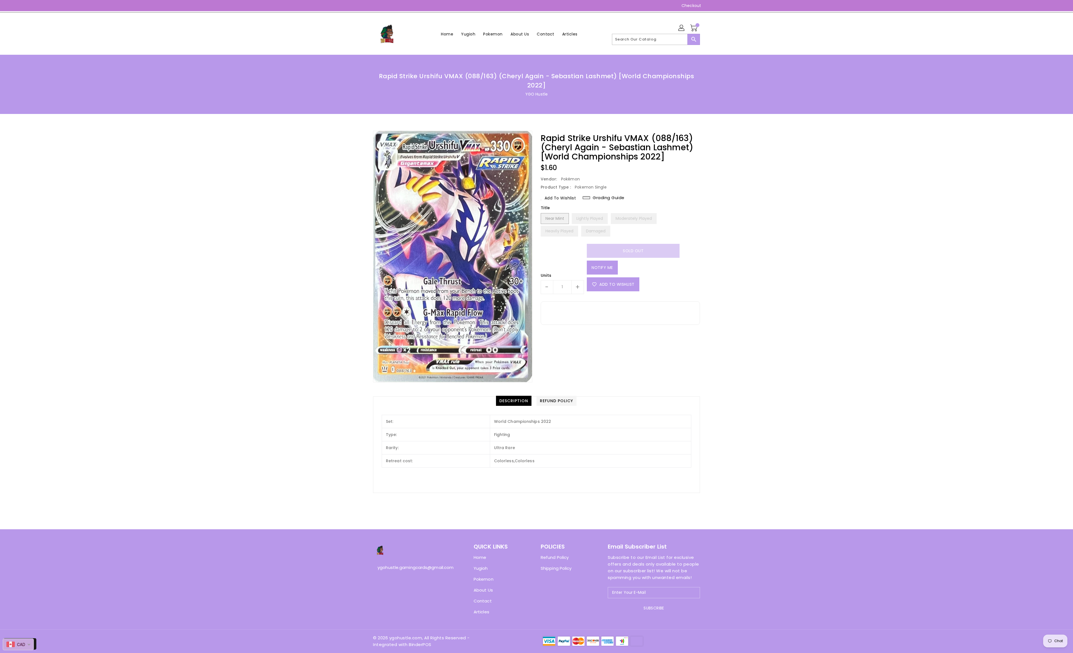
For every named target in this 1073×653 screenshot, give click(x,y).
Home (480, 557)
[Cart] (694, 28)
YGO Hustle (536, 94)
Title (545, 208)
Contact (483, 601)
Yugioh (481, 568)
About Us (483, 590)
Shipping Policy (556, 568)
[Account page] (681, 28)
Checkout (691, 5)
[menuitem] (447, 34)
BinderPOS (420, 644)
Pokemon (483, 579)
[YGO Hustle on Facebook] (365, 5)
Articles (481, 612)
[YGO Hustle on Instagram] (376, 5)
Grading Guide (609, 198)
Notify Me (602, 267)
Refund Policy (555, 557)
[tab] (513, 401)
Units (546, 275)
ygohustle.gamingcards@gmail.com (412, 567)
